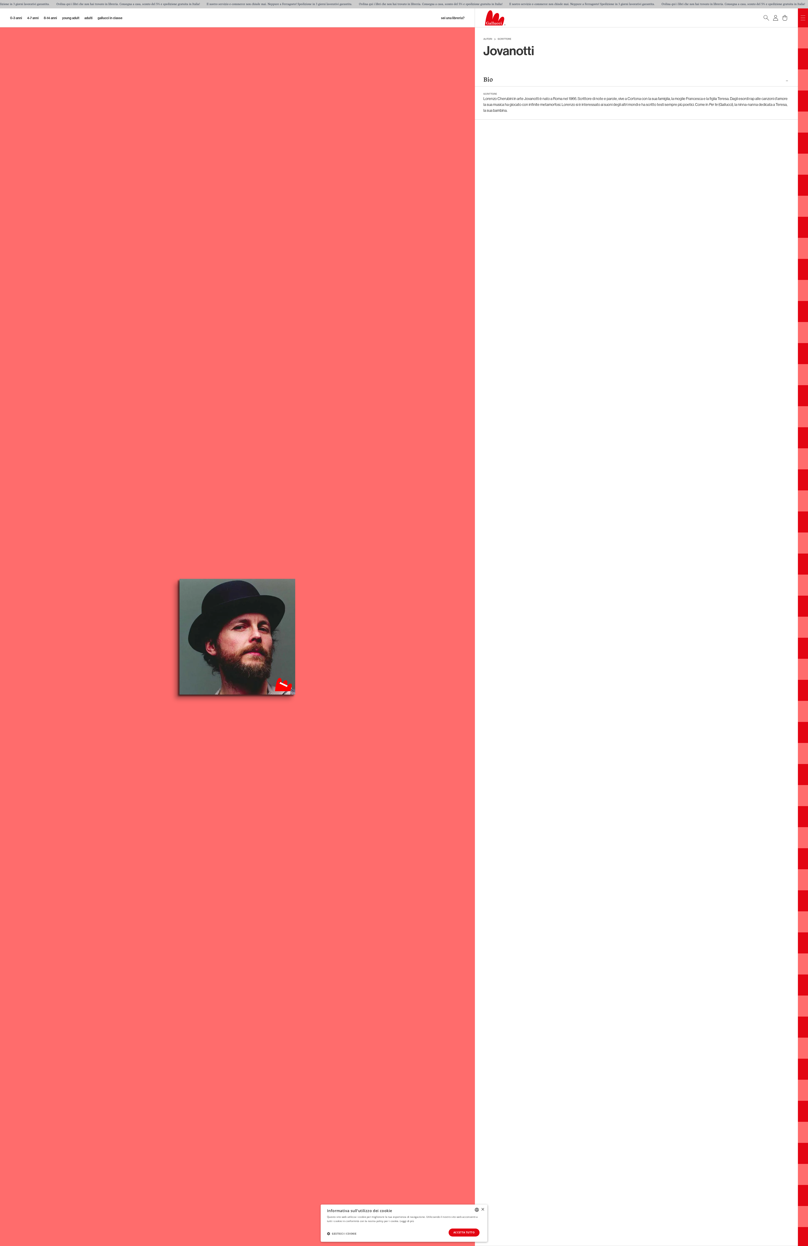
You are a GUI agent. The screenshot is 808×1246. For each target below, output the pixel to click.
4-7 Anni (33, 18)
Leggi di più (407, 1221)
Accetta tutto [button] (464, 1232)
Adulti (88, 18)
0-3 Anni (16, 18)
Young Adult (70, 18)
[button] (341, 1233)
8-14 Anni (50, 18)
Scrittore (504, 39)
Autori (487, 39)
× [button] (482, 1209)
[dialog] (404, 1223)
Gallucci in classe (110, 18)
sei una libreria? (453, 18)
